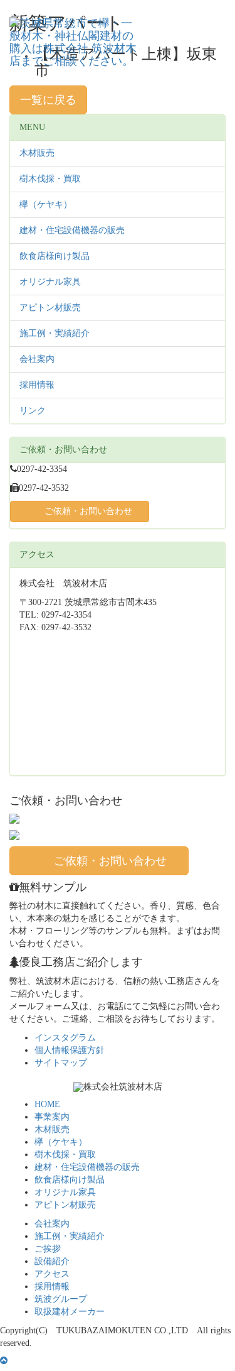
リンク (32, 410)
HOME (47, 1104)
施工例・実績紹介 (54, 333)
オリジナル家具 (50, 282)
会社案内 (37, 359)
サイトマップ (60, 1063)
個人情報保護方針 (69, 1050)
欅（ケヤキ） (45, 204)
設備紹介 (52, 1261)
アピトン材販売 (50, 307)
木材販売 (37, 153)
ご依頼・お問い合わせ (88, 511)
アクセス (52, 1274)
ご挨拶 (47, 1249)
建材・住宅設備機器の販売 (72, 230)
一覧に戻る (48, 100)
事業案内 (52, 1117)
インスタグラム (65, 1037)
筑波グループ (60, 1299)
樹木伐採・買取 (50, 178)
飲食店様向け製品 (54, 256)
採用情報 (37, 385)
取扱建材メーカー (69, 1311)
